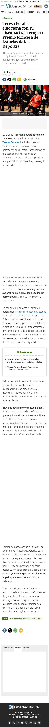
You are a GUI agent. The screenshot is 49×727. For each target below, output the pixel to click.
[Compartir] (4, 79)
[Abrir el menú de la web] (3, 6)
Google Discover (26, 722)
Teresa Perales (10, 142)
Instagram (18, 722)
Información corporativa (23, 712)
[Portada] (18, 6)
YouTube (22, 722)
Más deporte (7, 18)
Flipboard (30, 722)
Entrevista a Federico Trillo (19, 1)
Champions (19, 12)
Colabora (37, 6)
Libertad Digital (24, 707)
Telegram (34, 722)
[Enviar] (14, 79)
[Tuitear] (9, 79)
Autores (33, 716)
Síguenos (31, 79)
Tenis (43, 12)
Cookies (35, 714)
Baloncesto (30, 12)
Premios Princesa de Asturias (30, 311)
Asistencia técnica (20, 716)
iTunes (39, 722)
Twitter (13, 722)
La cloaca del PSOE (36, 1)
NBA (38, 12)
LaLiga (10, 12)
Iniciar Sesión (46, 6)
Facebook (9, 722)
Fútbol (3, 12)
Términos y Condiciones (19, 714)
